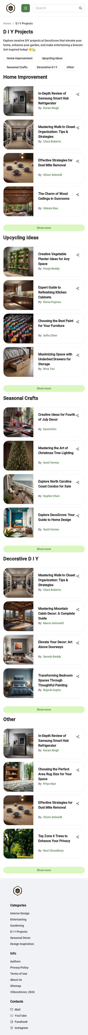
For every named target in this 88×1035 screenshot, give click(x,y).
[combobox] (57, 8)
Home (7, 23)
